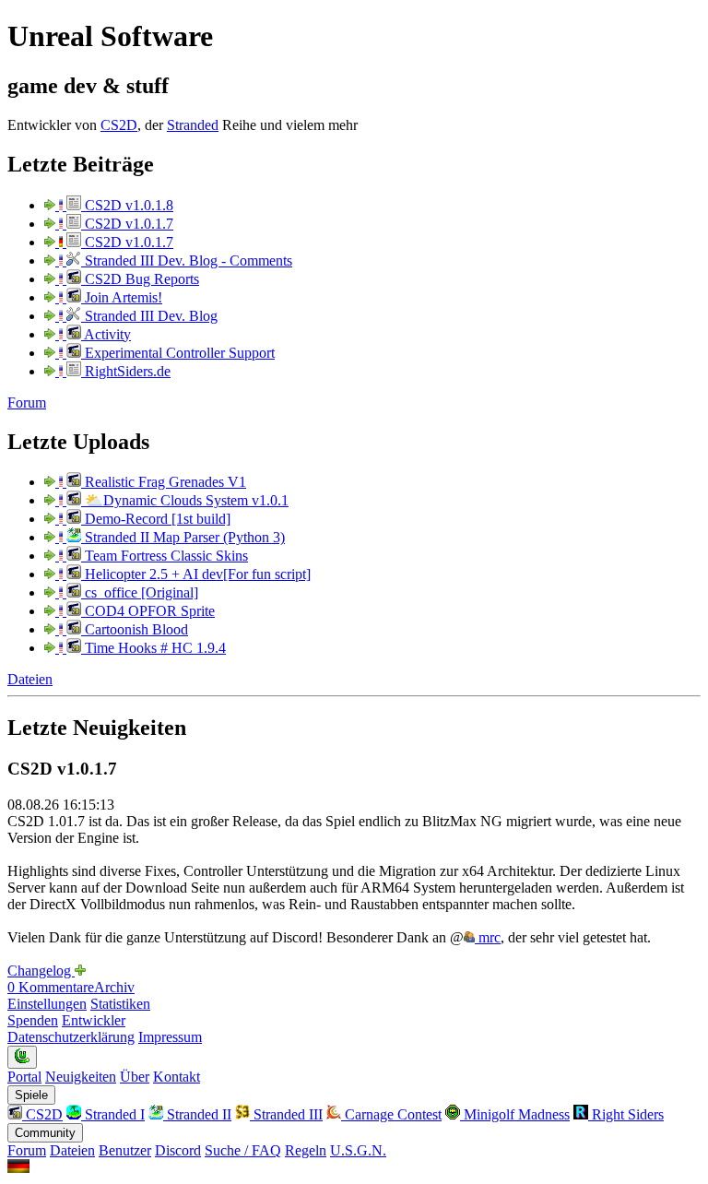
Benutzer (125, 1150)
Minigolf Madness (515, 1114)
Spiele (31, 1095)
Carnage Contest (391, 1114)
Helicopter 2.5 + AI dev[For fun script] (196, 574)
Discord (178, 1150)
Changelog (41, 970)
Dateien (30, 679)
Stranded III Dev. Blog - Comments (186, 260)
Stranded (192, 125)
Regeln (305, 1150)
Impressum (170, 1037)
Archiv (114, 987)
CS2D (118, 125)
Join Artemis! (121, 297)
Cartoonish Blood (134, 629)
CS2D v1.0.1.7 (127, 223)
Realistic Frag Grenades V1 (163, 482)
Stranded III (286, 1114)
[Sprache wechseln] (18, 1168)
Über (134, 1076)
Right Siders (626, 1114)
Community (45, 1133)
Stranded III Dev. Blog (149, 316)
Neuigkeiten (80, 1076)
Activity (106, 334)
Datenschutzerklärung (71, 1037)
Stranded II (197, 1114)
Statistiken (120, 1004)
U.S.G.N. (358, 1150)
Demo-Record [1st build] (155, 519)
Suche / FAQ (243, 1150)
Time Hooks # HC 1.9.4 (153, 648)
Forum (26, 402)
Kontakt (176, 1076)
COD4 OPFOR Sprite (148, 611)
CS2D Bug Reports (140, 279)
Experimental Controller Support (178, 353)
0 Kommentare (50, 987)
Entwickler (93, 1020)
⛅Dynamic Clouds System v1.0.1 (185, 500)
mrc (488, 937)
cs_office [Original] (139, 592)
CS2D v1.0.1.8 (127, 205)
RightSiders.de (126, 371)
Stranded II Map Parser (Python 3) (183, 537)
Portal (24, 1076)
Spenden (32, 1020)
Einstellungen (47, 1004)
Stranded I (113, 1114)
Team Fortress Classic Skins (164, 555)
